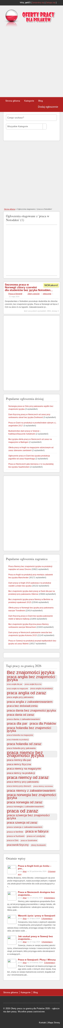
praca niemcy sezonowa (43, 786)
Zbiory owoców (34, 294)
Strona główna (12, 100)
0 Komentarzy (49, 898)
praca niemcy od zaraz (28, 777)
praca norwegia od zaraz (24, 802)
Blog (40, 100)
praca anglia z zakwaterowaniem (29, 701)
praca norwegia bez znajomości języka (31, 796)
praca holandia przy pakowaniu (21, 748)
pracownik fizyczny (18, 844)
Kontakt (42, 1022)
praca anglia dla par (14, 684)
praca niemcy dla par (19, 759)
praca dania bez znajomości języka (31, 710)
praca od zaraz (22, 811)
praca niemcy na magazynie (24, 768)
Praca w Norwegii (15, 294)
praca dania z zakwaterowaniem (23, 719)
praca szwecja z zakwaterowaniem (24, 827)
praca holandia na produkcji (17, 740)
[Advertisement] (31, 60)
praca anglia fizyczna (33, 684)
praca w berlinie (15, 831)
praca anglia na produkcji (41, 688)
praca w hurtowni (15, 836)
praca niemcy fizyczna (19, 764)
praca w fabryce (37, 831)
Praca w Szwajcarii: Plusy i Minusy (37, 959)
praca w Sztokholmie (29, 840)
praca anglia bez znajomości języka (31, 678)
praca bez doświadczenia (22, 705)
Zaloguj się (50, 2)
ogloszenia (47, 294)
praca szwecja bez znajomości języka (28, 817)
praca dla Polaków (43, 723)
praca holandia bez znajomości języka (29, 729)
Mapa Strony (54, 1022)
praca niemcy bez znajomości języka (25, 754)
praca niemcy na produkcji (21, 773)
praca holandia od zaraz (24, 744)
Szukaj (12, 135)
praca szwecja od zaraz (22, 822)
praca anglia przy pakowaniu (20, 697)
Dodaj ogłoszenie (48, 106)
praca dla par (17, 723)
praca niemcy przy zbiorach (19, 786)
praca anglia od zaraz (26, 693)
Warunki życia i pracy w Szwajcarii (36, 915)
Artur (25, 871)
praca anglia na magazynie (17, 688)
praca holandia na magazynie (20, 735)
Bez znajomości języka (30, 672)
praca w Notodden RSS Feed (56, 215)
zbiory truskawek (38, 845)
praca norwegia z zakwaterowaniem (25, 806)
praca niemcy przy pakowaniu (23, 782)
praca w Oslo (12, 840)
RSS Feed (58, 2)
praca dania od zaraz (20, 714)
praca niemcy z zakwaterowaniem (31, 790)
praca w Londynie (36, 836)
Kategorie (29, 100)
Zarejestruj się (38, 2)
